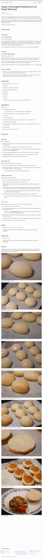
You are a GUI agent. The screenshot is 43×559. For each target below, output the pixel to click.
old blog (2, 553)
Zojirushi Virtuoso (14, 83)
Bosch (16, 42)
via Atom (34, 553)
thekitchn (21, 227)
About (35, 2)
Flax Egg (24, 123)
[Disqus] (21, 531)
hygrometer (32, 64)
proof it (28, 76)
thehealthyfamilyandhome (13, 227)
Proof (35, 42)
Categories (39, 2)
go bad (8, 71)
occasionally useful (6, 2)
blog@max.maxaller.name (5, 551)
